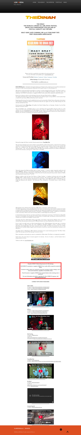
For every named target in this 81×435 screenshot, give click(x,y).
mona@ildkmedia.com (43, 82)
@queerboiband (35, 382)
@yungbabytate (35, 360)
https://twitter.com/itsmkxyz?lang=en (39, 313)
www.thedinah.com (49, 74)
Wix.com (33, 432)
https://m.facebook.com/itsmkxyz (39, 311)
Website (36, 77)
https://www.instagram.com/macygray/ (40, 287)
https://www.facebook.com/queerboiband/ (36, 385)
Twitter (45, 77)
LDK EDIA (19, 2)
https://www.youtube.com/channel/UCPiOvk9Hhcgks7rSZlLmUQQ (46, 361)
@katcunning (35, 335)
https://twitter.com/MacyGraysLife (38, 289)
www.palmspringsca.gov (40, 277)
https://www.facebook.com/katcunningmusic (37, 337)
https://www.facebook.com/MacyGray (40, 288)
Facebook (41, 77)
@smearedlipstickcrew (37, 407)
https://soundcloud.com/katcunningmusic (42, 338)
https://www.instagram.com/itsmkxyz (40, 310)
